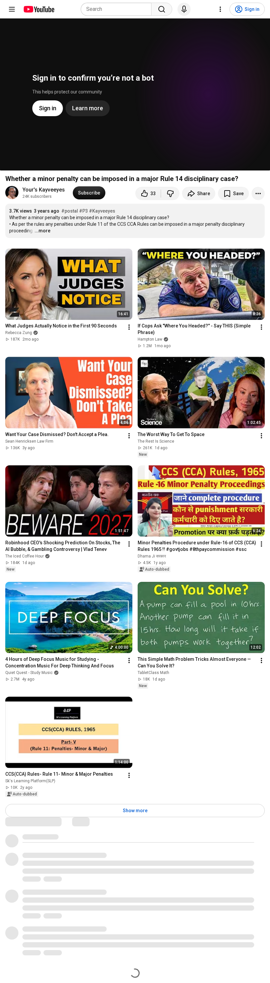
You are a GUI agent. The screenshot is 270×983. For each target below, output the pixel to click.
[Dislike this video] (170, 193)
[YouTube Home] (38, 9)
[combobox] (118, 9)
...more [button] (42, 230)
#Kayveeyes (102, 211)
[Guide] (12, 9)
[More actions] (258, 193)
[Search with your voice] (184, 9)
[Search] (161, 9)
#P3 (83, 211)
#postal (69, 211)
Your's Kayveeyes (43, 190)
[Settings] (220, 9)
